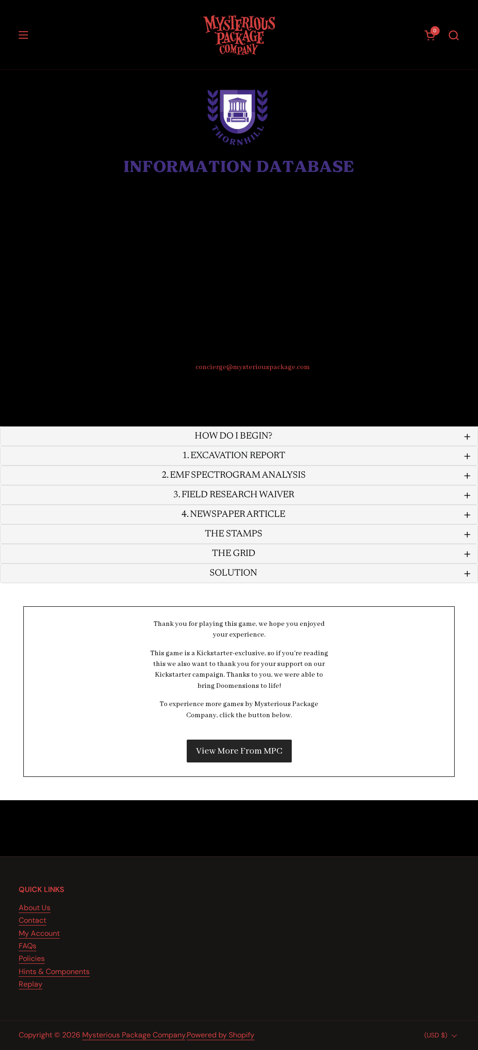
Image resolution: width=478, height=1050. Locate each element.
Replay (30, 984)
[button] (453, 35)
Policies (32, 958)
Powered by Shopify (220, 1035)
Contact (32, 920)
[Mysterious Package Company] (239, 35)
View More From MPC (239, 751)
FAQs (27, 946)
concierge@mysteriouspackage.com (253, 367)
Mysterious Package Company (133, 1035)
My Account (39, 933)
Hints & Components (54, 971)
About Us (34, 908)
